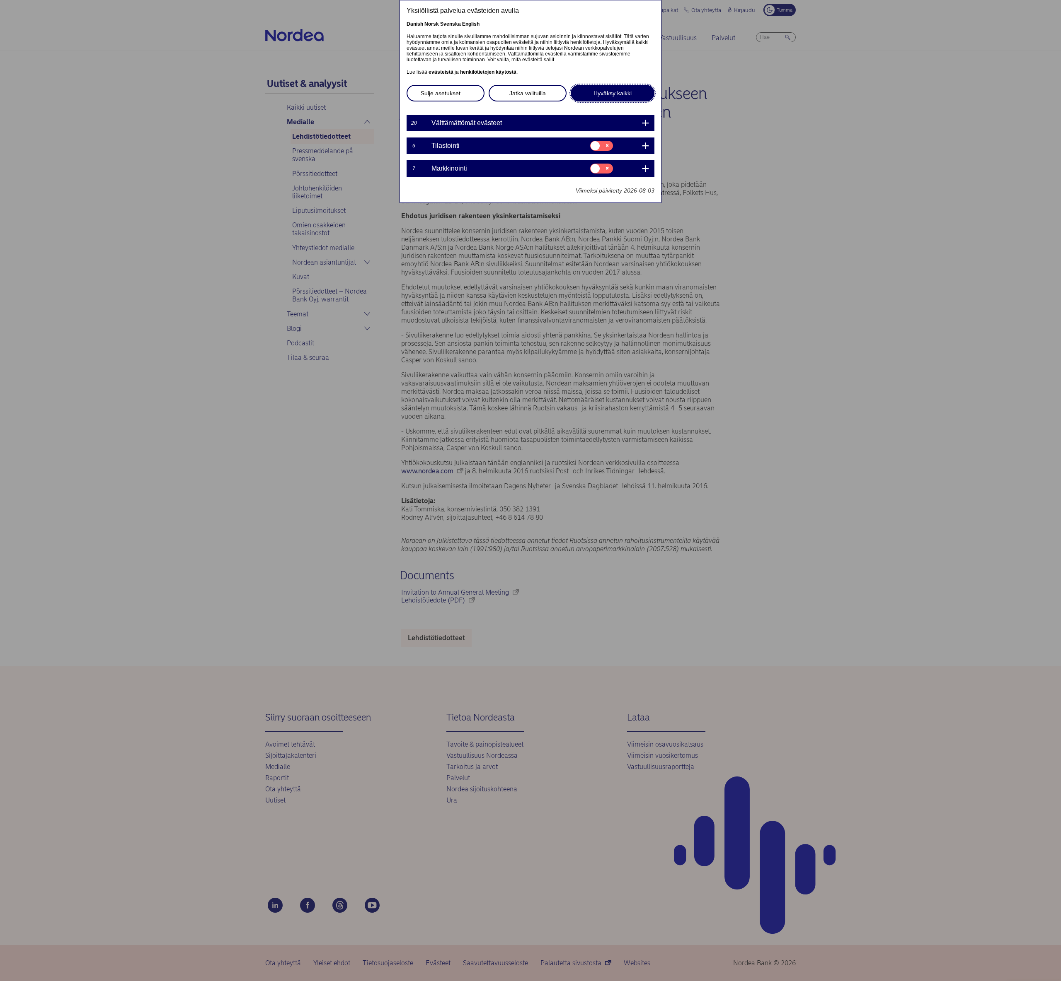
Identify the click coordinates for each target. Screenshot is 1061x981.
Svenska (450, 24)
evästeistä (441, 72)
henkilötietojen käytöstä (488, 72)
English (471, 24)
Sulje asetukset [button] (440, 93)
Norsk (431, 24)
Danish (415, 24)
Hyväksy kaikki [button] (612, 93)
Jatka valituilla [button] (527, 93)
